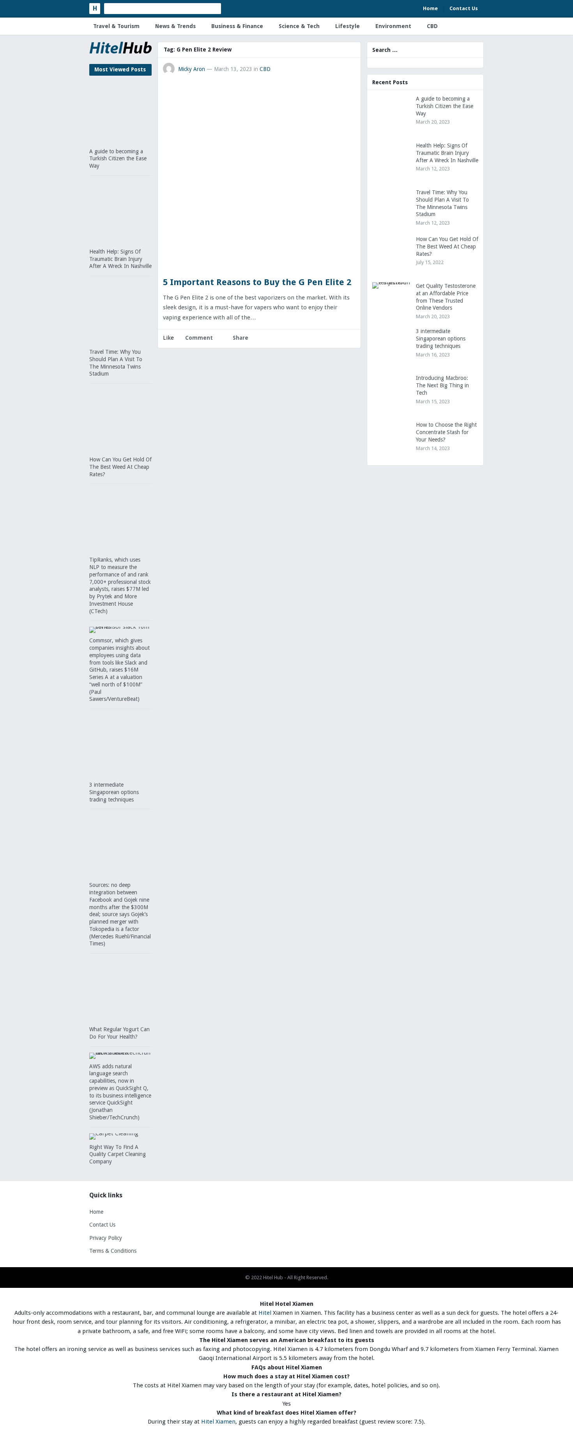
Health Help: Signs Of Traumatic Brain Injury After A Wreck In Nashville (120, 259)
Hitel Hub (273, 1277)
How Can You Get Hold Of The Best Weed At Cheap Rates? (120, 466)
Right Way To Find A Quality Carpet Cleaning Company (117, 1154)
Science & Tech (299, 26)
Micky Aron (191, 69)
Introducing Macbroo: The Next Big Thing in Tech (442, 385)
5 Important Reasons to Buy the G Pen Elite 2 (257, 282)
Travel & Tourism (116, 26)
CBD (432, 26)
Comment (199, 338)
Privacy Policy (105, 1238)
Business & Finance (237, 26)
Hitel (264, 1312)
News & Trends (175, 26)
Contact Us (463, 8)
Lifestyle (347, 26)
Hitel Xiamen (218, 1421)
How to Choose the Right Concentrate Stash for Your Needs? (446, 432)
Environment (393, 26)
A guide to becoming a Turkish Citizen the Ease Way (118, 158)
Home (430, 8)
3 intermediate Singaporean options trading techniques (114, 792)
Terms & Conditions (112, 1251)
